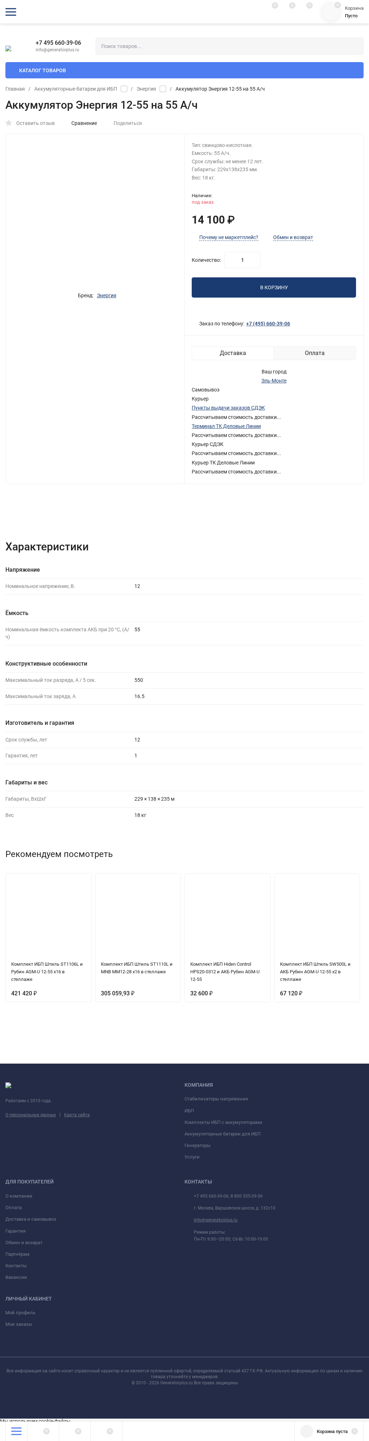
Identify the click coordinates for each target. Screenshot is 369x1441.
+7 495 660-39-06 (58, 42)
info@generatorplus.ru (215, 1220)
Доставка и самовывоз (30, 1219)
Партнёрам (17, 1254)
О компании (18, 1196)
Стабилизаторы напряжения (216, 1099)
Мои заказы (18, 1324)
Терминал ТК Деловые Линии (226, 426)
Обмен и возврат (293, 237)
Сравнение (84, 123)
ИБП (189, 1110)
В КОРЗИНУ (274, 287)
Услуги (192, 1157)
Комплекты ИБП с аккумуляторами (223, 1122)
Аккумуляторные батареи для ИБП (75, 88)
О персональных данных (30, 1114)
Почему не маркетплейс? (228, 237)
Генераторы (197, 1145)
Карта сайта (77, 1114)
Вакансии (16, 1277)
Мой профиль (20, 1312)
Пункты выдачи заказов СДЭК (228, 408)
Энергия (146, 88)
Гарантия (15, 1231)
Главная (15, 88)
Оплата (13, 1207)
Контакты (16, 1265)
